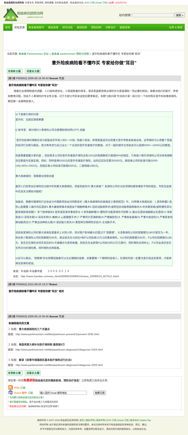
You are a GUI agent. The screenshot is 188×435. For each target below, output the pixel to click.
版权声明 (100, 420)
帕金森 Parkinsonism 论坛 (34, 53)
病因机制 (82, 27)
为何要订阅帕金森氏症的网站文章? (27, 397)
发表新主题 (14, 71)
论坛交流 (19, 27)
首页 (7, 27)
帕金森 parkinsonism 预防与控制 (70, 53)
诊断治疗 (110, 27)
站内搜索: (125, 15)
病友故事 (53, 27)
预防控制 (96, 27)
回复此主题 (33, 71)
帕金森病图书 (36, 27)
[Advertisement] (94, 40)
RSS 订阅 (90, 2)
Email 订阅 (101, 2)
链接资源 (125, 27)
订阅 (19, 387)
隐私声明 (90, 420)
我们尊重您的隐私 (18, 402)
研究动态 (67, 27)
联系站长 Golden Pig (140, 420)
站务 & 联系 (175, 27)
